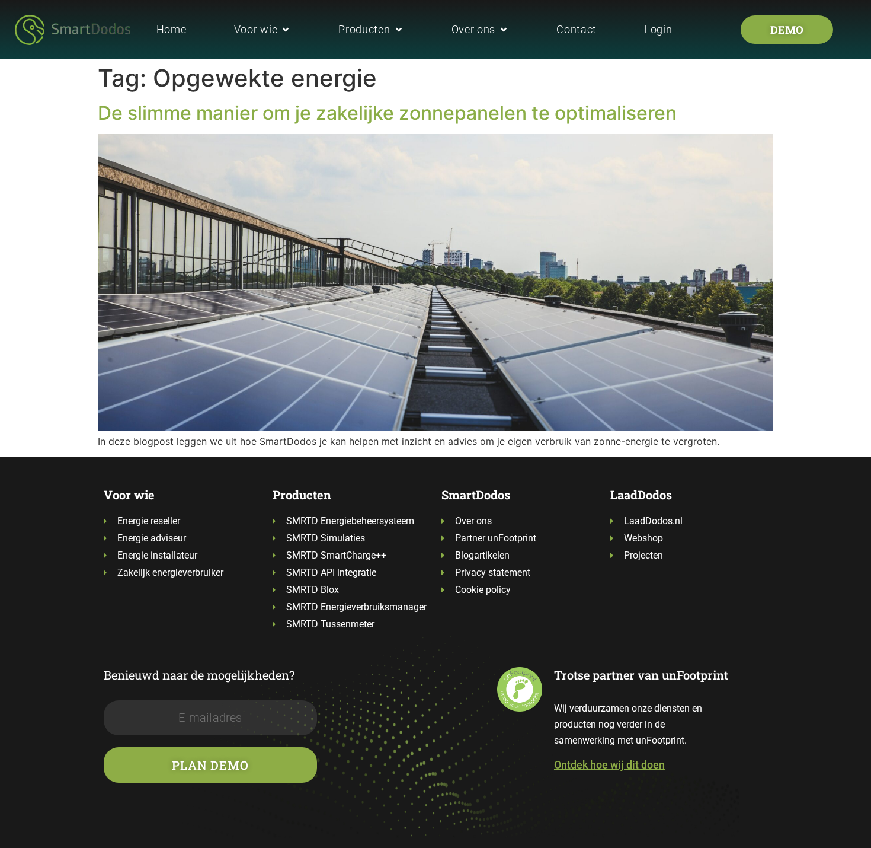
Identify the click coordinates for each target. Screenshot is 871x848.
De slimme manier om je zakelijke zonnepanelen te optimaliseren (387, 113)
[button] (262, 29)
